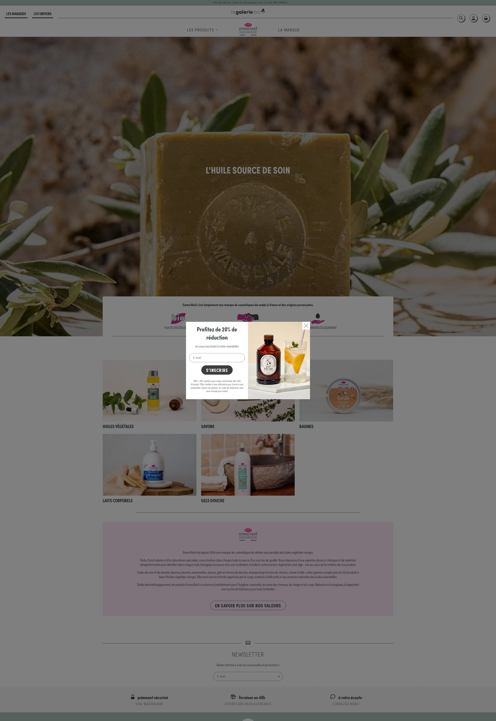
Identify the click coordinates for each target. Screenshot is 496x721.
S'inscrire (217, 370)
